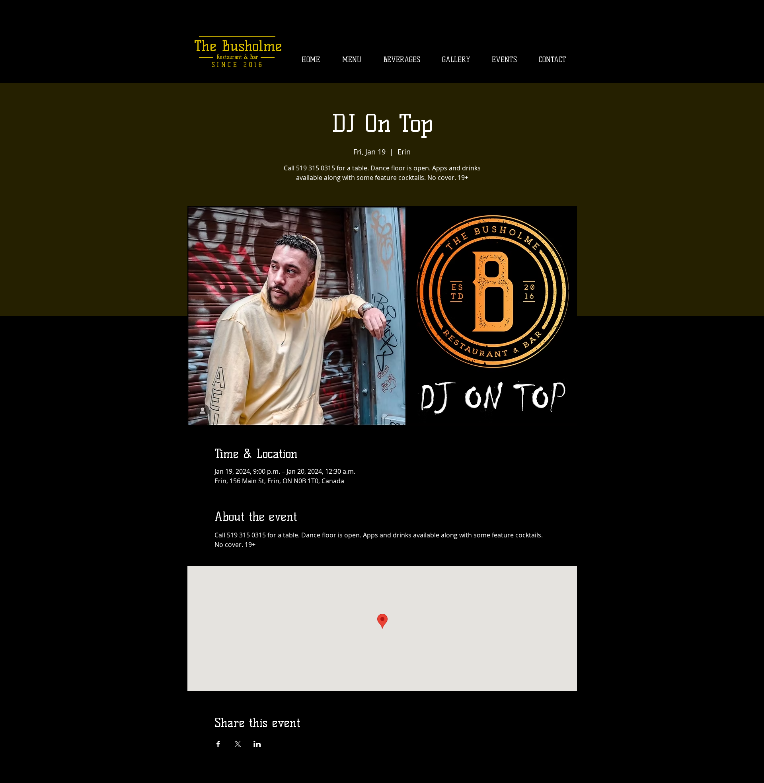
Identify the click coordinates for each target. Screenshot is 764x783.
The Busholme (238, 46)
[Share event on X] (238, 744)
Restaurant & (232, 57)
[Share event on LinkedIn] (257, 744)
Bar (253, 57)
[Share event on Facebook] (218, 744)
